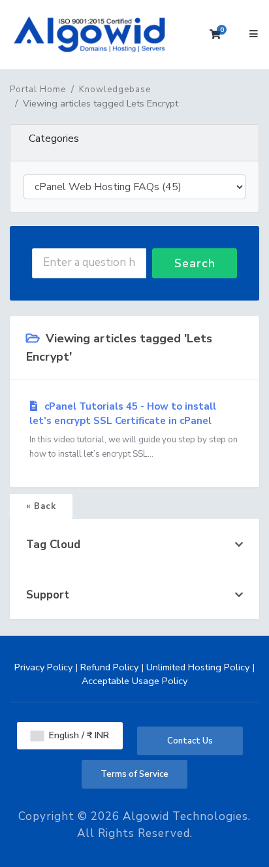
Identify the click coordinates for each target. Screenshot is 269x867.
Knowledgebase (115, 89)
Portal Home (38, 89)
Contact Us (190, 741)
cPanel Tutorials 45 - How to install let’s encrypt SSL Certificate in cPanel (133, 430)
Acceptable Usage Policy (134, 680)
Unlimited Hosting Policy (197, 667)
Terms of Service (134, 774)
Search (194, 263)
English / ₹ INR (77, 735)
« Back (41, 506)
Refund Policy (109, 667)
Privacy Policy (43, 667)
